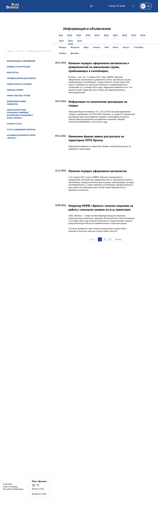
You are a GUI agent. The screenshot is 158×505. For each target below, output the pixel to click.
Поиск (100, 6)
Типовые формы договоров (21, 78)
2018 (142, 35)
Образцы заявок (15, 90)
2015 (79, 41)
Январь (63, 47)
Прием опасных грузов (18, 95)
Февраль (75, 47)
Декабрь (75, 53)
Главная (10, 51)
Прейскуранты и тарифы (19, 84)
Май (107, 47)
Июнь (116, 47)
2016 (70, 41)
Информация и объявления (21, 61)
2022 (106, 35)
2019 (133, 35)
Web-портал (13, 72)
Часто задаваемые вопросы (21, 129)
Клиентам (21, 51)
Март (86, 47)
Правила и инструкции (18, 66)
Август (126, 47)
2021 (115, 35)
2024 (87, 35)
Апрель (97, 47)
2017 (61, 41)
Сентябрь (139, 47)
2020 (124, 35)
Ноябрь (63, 53)
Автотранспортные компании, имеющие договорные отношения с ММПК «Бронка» (20, 114)
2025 (78, 35)
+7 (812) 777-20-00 (116, 6)
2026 (69, 35)
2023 (97, 35)
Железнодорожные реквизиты (16, 102)
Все (61, 35)
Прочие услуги (14, 123)
